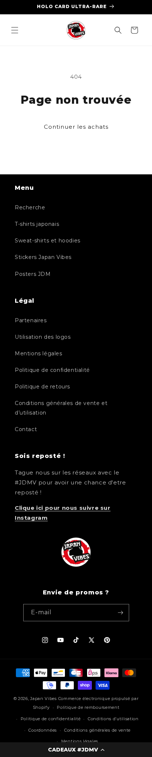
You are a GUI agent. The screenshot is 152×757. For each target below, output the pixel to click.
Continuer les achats (76, 126)
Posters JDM (33, 274)
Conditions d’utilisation (113, 718)
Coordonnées (42, 730)
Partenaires (31, 320)
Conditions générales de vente (97, 730)
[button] (76, 749)
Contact (26, 429)
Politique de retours (42, 386)
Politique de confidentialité (52, 370)
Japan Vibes (43, 698)
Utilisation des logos (43, 337)
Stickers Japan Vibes (43, 257)
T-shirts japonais (37, 224)
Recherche (30, 207)
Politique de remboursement (88, 707)
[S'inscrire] (121, 612)
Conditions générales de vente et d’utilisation (61, 408)
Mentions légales (38, 353)
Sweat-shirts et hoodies (47, 240)
